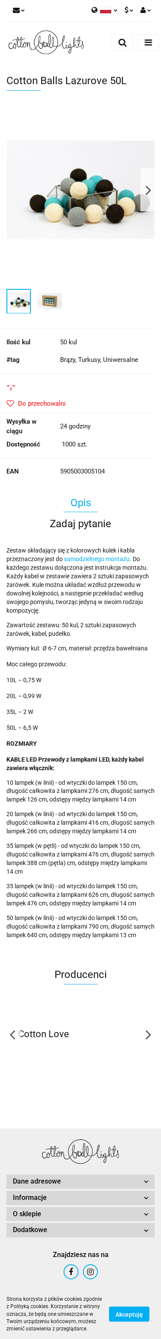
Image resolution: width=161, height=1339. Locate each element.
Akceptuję (129, 1314)
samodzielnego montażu (97, 559)
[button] (80, 1182)
